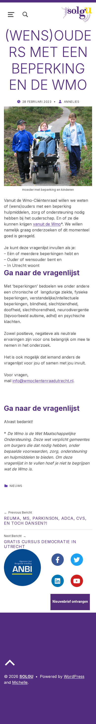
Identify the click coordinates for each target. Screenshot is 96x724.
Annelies (72, 101)
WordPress (74, 676)
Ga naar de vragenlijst (42, 272)
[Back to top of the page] (10, 666)
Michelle (20, 682)
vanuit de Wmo (47, 224)
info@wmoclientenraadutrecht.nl (43, 380)
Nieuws (16, 486)
